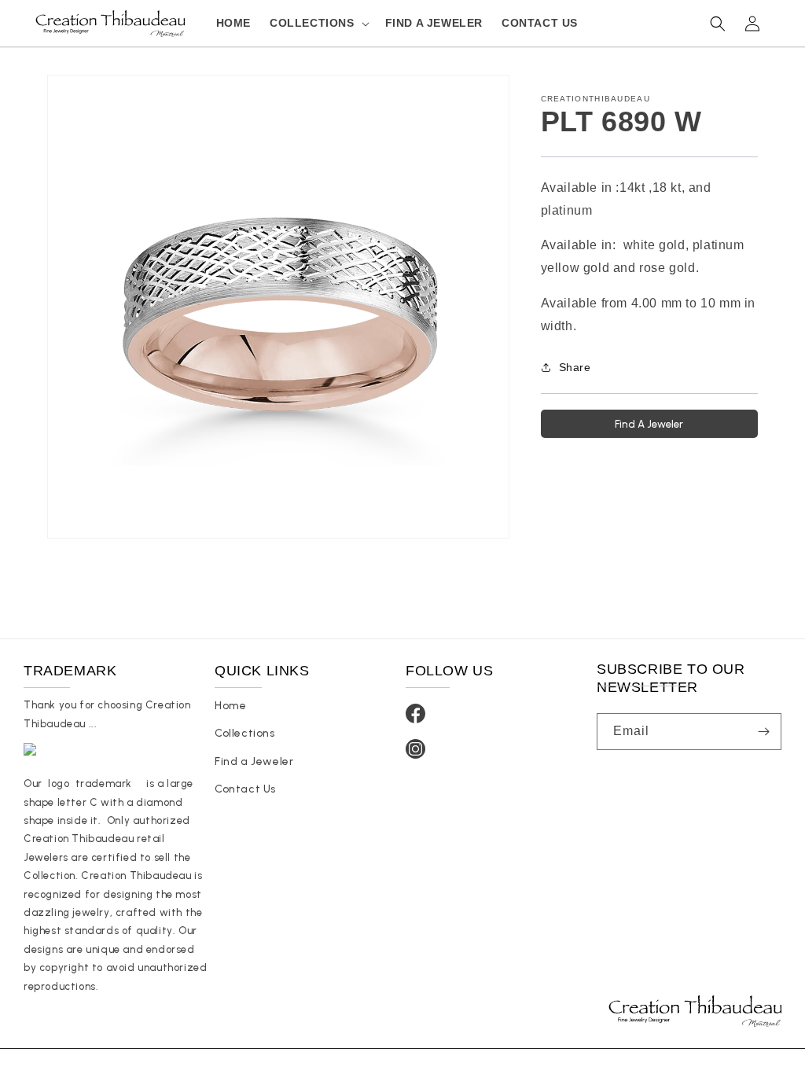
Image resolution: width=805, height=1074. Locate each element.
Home (230, 705)
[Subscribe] (763, 731)
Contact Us (245, 789)
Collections (245, 733)
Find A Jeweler (649, 423)
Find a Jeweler (254, 761)
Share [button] (575, 367)
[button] (318, 22)
